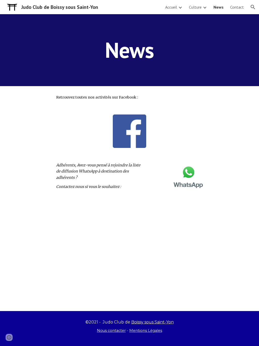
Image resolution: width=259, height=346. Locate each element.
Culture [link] (195, 7)
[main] (129, 50)
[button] (253, 7)
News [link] (218, 7)
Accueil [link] (171, 7)
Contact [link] (237, 7)
